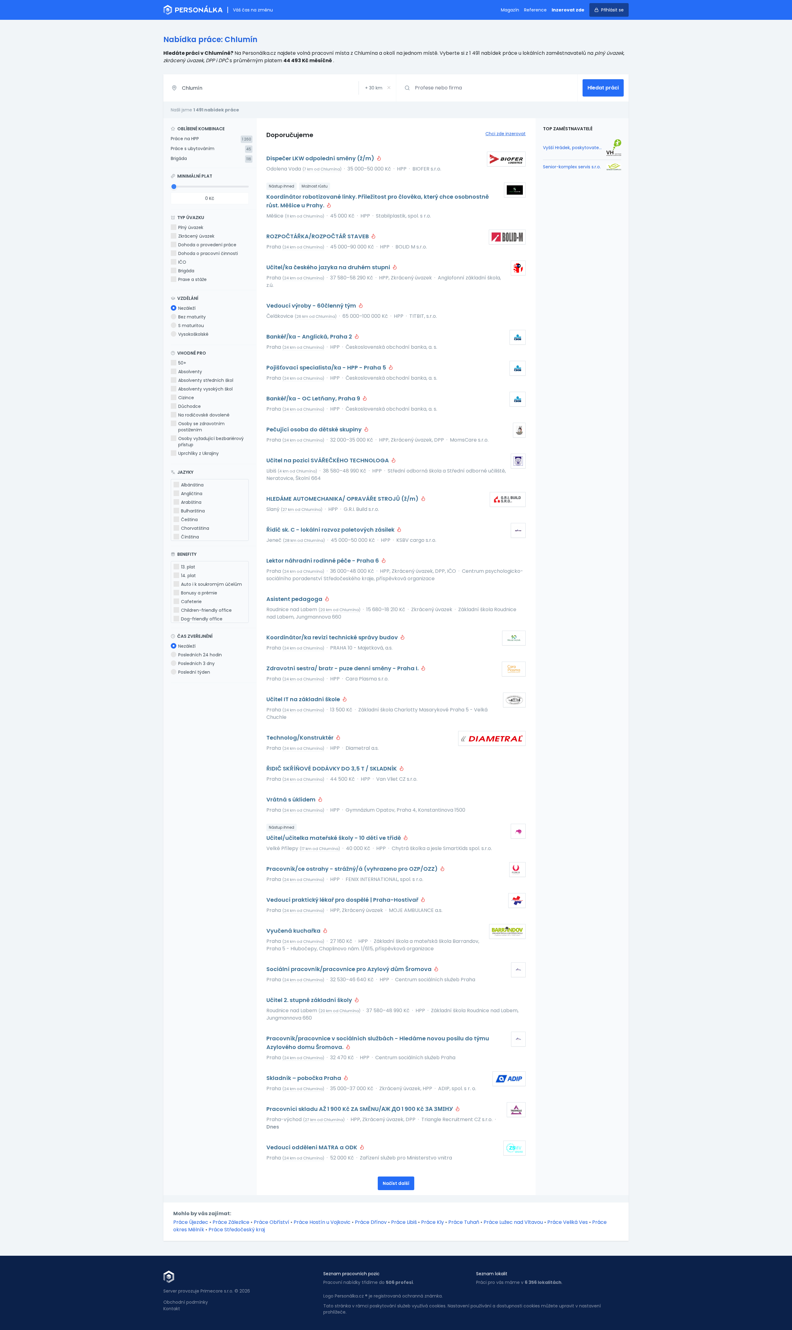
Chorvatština (195, 528)
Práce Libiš (404, 1222)
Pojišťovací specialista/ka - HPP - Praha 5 (326, 367)
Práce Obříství (271, 1222)
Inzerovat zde (568, 10)
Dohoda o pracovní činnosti (208, 253)
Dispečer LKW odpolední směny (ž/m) (321, 158)
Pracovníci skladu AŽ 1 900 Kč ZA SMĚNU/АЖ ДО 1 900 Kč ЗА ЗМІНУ (360, 1109)
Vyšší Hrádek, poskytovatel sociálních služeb (573, 148)
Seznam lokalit (491, 1274)
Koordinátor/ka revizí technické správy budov (332, 637)
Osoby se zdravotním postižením (201, 427)
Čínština (190, 537)
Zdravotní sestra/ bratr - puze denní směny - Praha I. (343, 668)
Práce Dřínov (371, 1222)
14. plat (188, 575)
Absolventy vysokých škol (205, 389)
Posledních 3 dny (196, 663)
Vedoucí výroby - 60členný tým (311, 305)
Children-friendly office (206, 610)
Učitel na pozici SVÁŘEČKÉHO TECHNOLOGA (328, 460)
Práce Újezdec (190, 1222)
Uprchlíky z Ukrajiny (198, 453)
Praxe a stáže (192, 279)
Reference (535, 10)
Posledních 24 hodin (200, 655)
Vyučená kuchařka (294, 931)
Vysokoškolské (193, 334)
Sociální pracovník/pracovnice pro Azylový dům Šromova (349, 969)
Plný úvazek (190, 227)
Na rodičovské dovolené (204, 415)
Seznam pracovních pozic (351, 1274)
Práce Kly (432, 1222)
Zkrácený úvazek (196, 236)
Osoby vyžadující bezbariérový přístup (211, 441)
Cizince (186, 398)
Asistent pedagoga (295, 599)
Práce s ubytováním (192, 148)
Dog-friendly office (201, 619)
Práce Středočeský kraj (237, 1229)
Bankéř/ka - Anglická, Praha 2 (309, 336)
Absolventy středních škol (205, 380)
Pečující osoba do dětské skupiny (314, 429)
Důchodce (189, 406)
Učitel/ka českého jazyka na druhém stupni (328, 267)
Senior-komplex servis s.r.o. (572, 167)
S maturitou (191, 325)
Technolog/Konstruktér (300, 737)
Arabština (191, 502)
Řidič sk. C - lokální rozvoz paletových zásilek (331, 529)
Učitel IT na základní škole (303, 699)
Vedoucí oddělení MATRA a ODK (312, 1147)
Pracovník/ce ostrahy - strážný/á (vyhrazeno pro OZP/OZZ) (352, 869)
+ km (373, 88)
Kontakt (171, 1309)
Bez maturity (192, 317)
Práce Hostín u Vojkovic (322, 1222)
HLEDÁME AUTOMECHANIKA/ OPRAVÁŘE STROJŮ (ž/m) (343, 499)
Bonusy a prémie (199, 593)
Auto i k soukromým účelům (211, 584)
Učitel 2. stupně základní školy (309, 1000)
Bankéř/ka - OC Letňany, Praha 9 (313, 398)
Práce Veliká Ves (567, 1222)
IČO (182, 262)
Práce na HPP (185, 139)
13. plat (188, 567)
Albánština (192, 485)
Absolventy (190, 372)
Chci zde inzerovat (505, 134)
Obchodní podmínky (185, 1302)
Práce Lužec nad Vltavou (513, 1222)
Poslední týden (194, 672)
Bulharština (193, 511)
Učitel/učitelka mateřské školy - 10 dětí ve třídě (334, 838)
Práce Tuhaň (463, 1222)
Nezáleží (187, 308)
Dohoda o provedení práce (207, 245)
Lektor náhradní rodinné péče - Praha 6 (323, 560)
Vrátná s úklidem (291, 799)
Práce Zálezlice (231, 1222)
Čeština (189, 519)
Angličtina (191, 493)
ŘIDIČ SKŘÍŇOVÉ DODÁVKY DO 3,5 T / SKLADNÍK (332, 768)
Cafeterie (191, 601)
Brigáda (179, 158)
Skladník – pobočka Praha (304, 1078)
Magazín (510, 10)
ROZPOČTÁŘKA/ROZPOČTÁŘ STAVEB (318, 236)
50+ (182, 363)
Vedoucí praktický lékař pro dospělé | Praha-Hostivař (343, 900)
